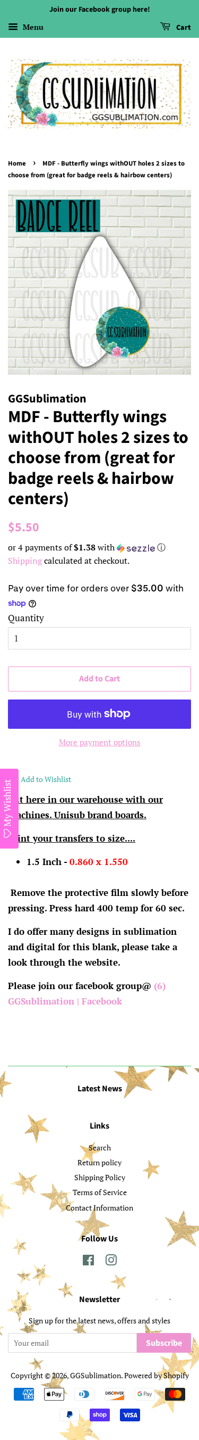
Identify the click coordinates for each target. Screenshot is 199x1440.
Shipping (25, 560)
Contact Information (99, 1208)
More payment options (100, 742)
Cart (183, 27)
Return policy (99, 1162)
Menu (32, 27)
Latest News (99, 1089)
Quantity (26, 618)
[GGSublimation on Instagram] (111, 1262)
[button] (99, 547)
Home (17, 163)
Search (100, 1147)
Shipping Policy (99, 1177)
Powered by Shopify (156, 1375)
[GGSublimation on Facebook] (88, 1262)
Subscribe (164, 1343)
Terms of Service (100, 1192)
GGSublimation (95, 1375)
